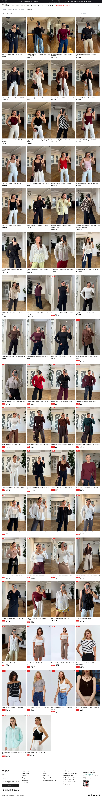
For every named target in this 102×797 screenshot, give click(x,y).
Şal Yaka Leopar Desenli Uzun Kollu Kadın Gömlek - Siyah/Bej (88, 226)
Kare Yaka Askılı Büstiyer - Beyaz (11, 183)
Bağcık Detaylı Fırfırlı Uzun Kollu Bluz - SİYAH (38, 488)
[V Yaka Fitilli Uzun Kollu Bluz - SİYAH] (14, 599)
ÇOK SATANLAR (49, 5)
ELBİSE (23, 5)
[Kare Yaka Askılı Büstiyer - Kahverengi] (39, 164)
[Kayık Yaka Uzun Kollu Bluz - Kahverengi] (39, 425)
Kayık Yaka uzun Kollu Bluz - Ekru (85, 313)
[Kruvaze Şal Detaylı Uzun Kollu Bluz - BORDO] (63, 35)
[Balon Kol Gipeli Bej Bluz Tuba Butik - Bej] (63, 643)
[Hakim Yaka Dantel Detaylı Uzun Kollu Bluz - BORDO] (39, 293)
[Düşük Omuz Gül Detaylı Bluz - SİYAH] (39, 206)
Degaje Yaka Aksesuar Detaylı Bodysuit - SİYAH (38, 140)
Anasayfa (4, 9)
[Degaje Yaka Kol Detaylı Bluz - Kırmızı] (39, 382)
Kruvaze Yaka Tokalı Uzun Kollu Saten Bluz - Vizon (87, 357)
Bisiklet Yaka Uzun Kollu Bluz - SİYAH (62, 532)
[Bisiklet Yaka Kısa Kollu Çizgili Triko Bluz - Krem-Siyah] (88, 643)
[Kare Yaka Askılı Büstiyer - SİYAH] (14, 206)
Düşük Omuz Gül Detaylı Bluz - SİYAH (37, 225)
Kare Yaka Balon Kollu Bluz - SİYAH (12, 54)
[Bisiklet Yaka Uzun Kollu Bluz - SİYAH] (63, 512)
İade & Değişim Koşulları (69, 781)
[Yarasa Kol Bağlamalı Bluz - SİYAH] (88, 78)
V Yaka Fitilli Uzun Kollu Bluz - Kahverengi (88, 575)
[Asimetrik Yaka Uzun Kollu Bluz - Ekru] (39, 556)
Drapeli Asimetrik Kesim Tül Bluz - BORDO (36, 618)
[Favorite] (25, 17)
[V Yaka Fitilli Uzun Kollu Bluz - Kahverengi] (88, 556)
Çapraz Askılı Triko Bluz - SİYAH (36, 752)
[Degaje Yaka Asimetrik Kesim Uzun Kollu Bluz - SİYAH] (39, 35)
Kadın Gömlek (21, 9)
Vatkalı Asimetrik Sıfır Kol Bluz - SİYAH (62, 313)
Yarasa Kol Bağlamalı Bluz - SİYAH (85, 98)
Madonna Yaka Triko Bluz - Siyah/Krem (13, 707)
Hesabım (44, 773)
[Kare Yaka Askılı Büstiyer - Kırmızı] (63, 164)
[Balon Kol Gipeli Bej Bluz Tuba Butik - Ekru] (39, 643)
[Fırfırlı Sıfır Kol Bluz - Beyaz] (14, 643)
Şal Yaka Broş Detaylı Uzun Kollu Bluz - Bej (13, 313)
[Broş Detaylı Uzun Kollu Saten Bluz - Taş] (14, 382)
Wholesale (25, 780)
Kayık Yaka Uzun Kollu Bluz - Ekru (11, 444)
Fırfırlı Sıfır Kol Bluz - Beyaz (9, 663)
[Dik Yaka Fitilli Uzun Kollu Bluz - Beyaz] (14, 468)
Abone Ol (10, 785)
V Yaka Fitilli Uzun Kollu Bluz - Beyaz (61, 575)
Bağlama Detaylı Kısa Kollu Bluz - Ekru (87, 269)
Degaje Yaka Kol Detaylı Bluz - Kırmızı (37, 401)
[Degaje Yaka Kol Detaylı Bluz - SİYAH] (63, 382)
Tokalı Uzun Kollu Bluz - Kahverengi (61, 487)
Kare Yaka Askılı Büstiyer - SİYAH (11, 225)
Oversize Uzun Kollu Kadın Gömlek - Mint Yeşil (14, 752)
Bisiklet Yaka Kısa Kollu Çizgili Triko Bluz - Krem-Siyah (88, 663)
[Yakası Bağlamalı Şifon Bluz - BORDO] (88, 382)
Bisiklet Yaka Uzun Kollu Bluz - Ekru (37, 532)
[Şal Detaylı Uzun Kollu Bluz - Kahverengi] (63, 425)
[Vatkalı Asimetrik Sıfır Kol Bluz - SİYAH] (63, 293)
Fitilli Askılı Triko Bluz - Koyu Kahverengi (87, 707)
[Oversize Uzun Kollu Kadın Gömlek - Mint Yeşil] (14, 733)
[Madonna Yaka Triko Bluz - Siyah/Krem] (14, 688)
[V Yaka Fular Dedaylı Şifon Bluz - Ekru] (63, 250)
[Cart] (99, 5)
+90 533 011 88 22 (88, 774)
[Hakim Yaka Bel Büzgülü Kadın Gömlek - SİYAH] (14, 250)
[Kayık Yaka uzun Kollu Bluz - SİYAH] (63, 337)
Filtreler (3, 13)
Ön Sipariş (25, 782)
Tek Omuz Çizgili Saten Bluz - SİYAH (61, 140)
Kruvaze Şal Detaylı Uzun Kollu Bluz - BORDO (62, 55)
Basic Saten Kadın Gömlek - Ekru (60, 618)
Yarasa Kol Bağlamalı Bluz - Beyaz (36, 98)
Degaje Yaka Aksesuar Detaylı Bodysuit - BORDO (13, 140)
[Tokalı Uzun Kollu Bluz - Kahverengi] (63, 468)
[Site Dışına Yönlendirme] (89, 795)
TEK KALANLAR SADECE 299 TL (63, 5)
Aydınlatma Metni (68, 775)
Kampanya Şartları (68, 784)
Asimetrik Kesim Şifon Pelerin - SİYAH (13, 98)
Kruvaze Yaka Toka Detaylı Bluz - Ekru (87, 532)
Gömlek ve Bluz (30, 9)
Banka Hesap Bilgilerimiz (49, 780)
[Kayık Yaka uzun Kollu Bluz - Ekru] (88, 293)
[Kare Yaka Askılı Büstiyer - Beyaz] (14, 164)
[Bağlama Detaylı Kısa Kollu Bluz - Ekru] (88, 250)
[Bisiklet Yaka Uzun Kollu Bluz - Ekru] (39, 512)
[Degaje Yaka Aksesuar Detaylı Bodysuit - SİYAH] (39, 120)
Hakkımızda (25, 773)
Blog (23, 778)
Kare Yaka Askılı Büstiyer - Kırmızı (61, 183)
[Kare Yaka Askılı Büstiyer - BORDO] (88, 120)
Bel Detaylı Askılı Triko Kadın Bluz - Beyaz (61, 708)
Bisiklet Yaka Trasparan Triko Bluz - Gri (38, 707)
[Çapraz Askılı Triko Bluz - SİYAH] (39, 733)
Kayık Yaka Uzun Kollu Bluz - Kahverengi (38, 444)
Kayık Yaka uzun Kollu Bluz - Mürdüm (37, 356)
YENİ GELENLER (15, 5)
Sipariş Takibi (45, 775)
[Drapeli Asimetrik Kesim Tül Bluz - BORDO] (39, 599)
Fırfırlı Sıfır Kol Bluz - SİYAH (83, 618)
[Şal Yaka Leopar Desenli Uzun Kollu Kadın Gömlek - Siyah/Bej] (88, 206)
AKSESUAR (40, 5)
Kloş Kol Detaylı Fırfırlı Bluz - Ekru (11, 532)
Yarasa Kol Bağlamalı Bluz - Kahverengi (62, 98)
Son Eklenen (9, 13)
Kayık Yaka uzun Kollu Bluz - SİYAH (61, 356)
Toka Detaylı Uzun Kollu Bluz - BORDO (87, 487)
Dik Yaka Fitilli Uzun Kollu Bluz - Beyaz (13, 487)
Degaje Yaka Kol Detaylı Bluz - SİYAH (61, 401)
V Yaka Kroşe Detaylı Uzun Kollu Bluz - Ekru (38, 270)
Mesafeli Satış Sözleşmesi (70, 773)
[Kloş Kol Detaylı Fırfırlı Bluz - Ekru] (14, 512)
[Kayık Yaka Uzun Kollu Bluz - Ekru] (14, 425)
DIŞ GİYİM (33, 5)
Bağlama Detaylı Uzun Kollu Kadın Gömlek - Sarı (61, 226)
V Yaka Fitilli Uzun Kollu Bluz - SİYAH (12, 618)
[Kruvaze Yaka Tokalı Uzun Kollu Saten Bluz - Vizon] (88, 337)
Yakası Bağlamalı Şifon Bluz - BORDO (86, 401)
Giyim (9, 9)
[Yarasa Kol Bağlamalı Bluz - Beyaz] (39, 78)
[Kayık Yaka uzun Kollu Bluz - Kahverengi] (14, 337)
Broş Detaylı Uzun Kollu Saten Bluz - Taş (13, 401)
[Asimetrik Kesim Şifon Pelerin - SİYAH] (14, 78)
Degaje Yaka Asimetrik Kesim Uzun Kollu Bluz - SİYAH (38, 55)
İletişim (24, 775)
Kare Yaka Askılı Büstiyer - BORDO (86, 140)
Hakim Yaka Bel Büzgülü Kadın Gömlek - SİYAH (13, 270)
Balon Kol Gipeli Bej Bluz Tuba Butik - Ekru (37, 663)
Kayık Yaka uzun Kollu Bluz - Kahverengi (13, 356)
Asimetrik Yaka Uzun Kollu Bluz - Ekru (37, 575)
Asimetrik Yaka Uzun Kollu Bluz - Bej (12, 575)
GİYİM (28, 5)
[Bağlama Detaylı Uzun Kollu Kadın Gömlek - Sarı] (63, 206)
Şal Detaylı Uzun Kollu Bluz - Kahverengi (63, 444)
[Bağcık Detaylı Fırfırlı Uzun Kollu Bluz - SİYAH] (39, 468)
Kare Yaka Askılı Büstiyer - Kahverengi (38, 183)
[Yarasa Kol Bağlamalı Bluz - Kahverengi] (63, 78)
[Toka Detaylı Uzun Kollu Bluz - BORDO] (88, 468)
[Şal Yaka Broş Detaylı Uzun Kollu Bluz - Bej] (14, 293)
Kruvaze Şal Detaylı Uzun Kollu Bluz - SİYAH (86, 55)
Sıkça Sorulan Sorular (48, 778)
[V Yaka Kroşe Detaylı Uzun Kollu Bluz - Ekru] (39, 250)
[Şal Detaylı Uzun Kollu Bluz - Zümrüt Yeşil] (88, 425)
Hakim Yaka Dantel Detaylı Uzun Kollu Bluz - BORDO (37, 313)
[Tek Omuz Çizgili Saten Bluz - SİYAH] (63, 120)
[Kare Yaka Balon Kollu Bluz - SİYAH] (14, 35)
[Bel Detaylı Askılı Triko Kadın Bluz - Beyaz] (63, 688)
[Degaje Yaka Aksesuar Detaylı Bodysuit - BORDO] (14, 120)
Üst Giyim (14, 9)
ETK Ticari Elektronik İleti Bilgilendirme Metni (69, 778)
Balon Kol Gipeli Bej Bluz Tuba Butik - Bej (63, 663)
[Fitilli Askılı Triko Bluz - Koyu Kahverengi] (88, 688)
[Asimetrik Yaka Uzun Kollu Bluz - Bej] (14, 556)
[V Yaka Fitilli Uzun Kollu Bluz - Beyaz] (63, 556)
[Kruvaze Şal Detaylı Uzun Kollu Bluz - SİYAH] (88, 35)
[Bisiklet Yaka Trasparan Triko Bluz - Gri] (39, 688)
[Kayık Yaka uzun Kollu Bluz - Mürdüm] (39, 337)
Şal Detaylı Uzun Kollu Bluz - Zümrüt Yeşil (88, 444)
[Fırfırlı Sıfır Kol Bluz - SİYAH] (88, 599)
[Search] (93, 5)
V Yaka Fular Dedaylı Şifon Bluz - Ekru (62, 269)
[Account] (96, 5)
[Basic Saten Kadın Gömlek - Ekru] (63, 599)
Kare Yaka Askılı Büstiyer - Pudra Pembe (87, 183)
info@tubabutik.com (88, 778)
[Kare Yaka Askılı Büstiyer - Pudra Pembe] (88, 164)
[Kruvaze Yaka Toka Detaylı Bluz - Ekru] (88, 512)
